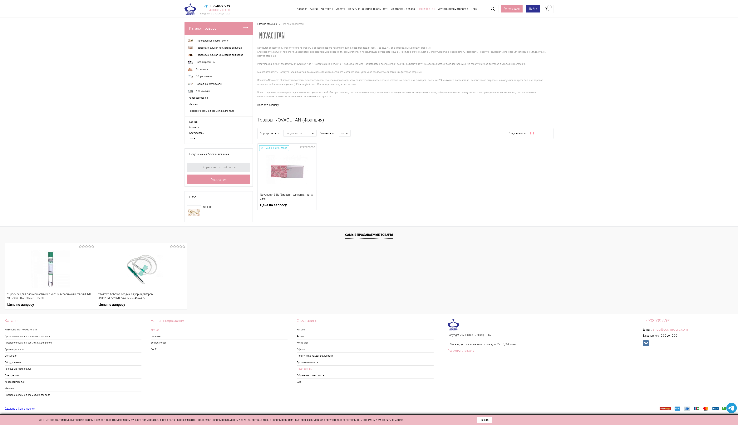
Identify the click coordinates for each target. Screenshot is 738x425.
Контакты (327, 8)
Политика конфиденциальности (368, 8)
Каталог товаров (202, 28)
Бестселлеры (196, 132)
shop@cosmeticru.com (670, 329)
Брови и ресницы (14, 349)
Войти (533, 8)
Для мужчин (12, 375)
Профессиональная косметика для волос (28, 342)
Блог (192, 197)
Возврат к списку (268, 104)
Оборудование (13, 362)
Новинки (194, 127)
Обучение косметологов (453, 8)
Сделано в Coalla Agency (20, 408)
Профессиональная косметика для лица (28, 336)
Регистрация (512, 8)
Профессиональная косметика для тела (27, 394)
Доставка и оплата (403, 8)
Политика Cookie (392, 419)
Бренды (193, 121)
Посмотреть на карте (461, 350)
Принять (484, 419)
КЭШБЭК (207, 207)
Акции (314, 8)
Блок (474, 8)
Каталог (302, 8)
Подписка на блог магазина (209, 154)
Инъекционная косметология (21, 329)
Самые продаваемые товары (369, 235)
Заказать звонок (219, 9)
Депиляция (11, 355)
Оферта (340, 8)
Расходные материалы (18, 368)
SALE (192, 138)
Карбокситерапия (15, 381)
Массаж (9, 388)
